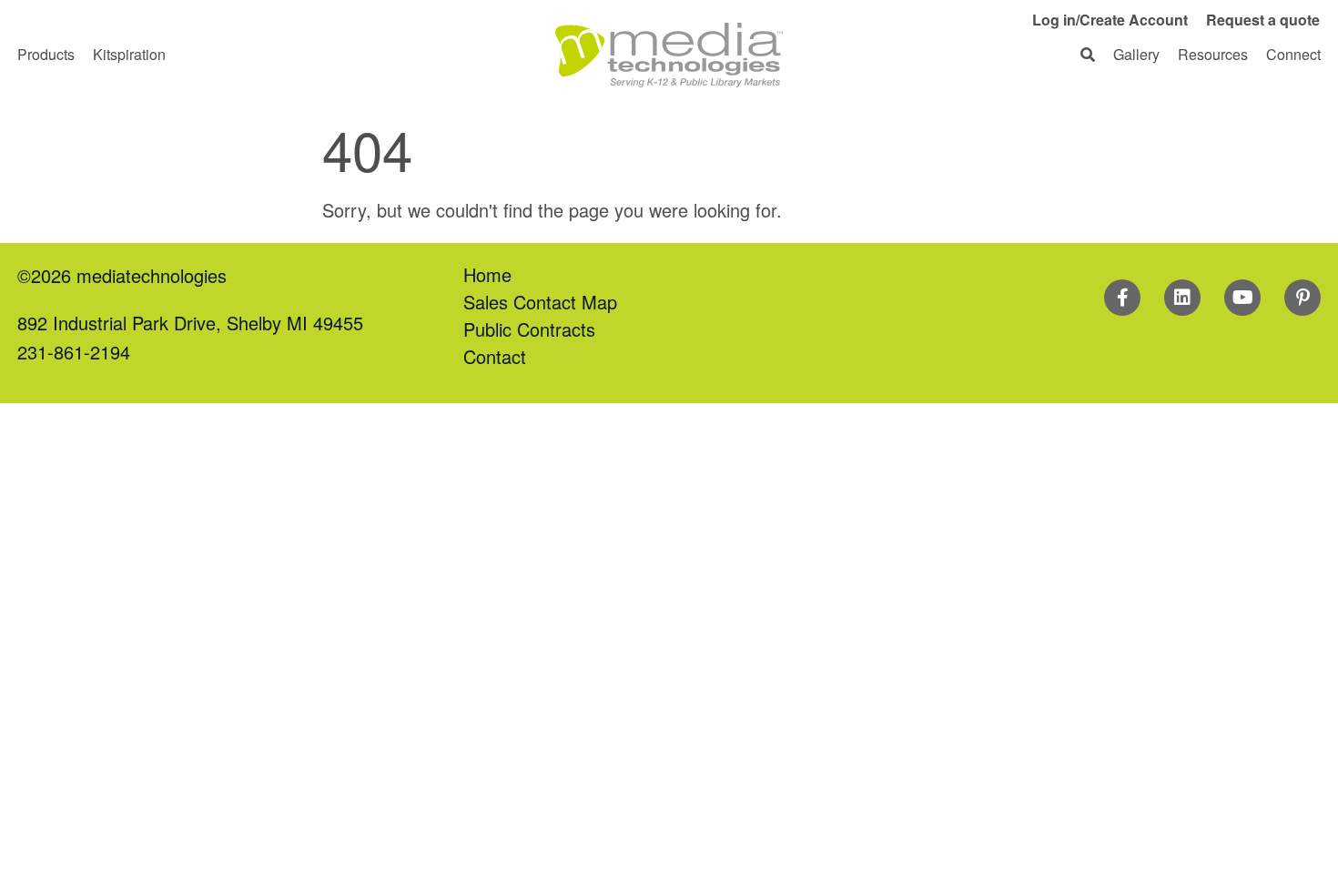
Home (487, 274)
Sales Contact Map (540, 301)
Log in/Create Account (1110, 19)
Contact (494, 356)
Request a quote (1263, 19)
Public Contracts (529, 329)
